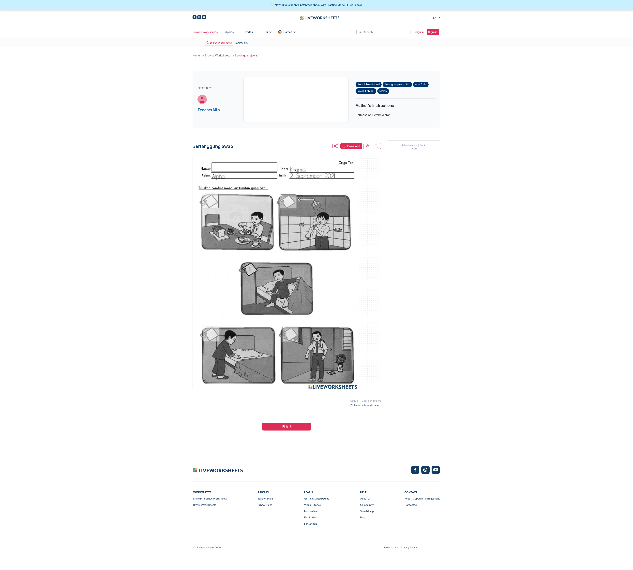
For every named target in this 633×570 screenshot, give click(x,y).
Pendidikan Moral (369, 84)
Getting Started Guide (316, 498)
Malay (383, 91)
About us (365, 498)
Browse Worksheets (205, 32)
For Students (311, 517)
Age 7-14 (421, 84)
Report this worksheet (366, 405)
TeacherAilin (208, 109)
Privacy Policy (409, 547)
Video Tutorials (312, 504)
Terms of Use (391, 547)
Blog (362, 517)
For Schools (310, 523)
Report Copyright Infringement (422, 498)
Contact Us (411, 504)
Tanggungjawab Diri (397, 84)
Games (287, 32)
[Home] (319, 17)
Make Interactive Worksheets (210, 498)
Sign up (432, 32)
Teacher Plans (265, 498)
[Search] (360, 31)
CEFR (264, 32)
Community (367, 504)
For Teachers (311, 511)
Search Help (367, 511)
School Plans (265, 504)
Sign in (419, 32)
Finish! (286, 426)
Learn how (355, 5)
